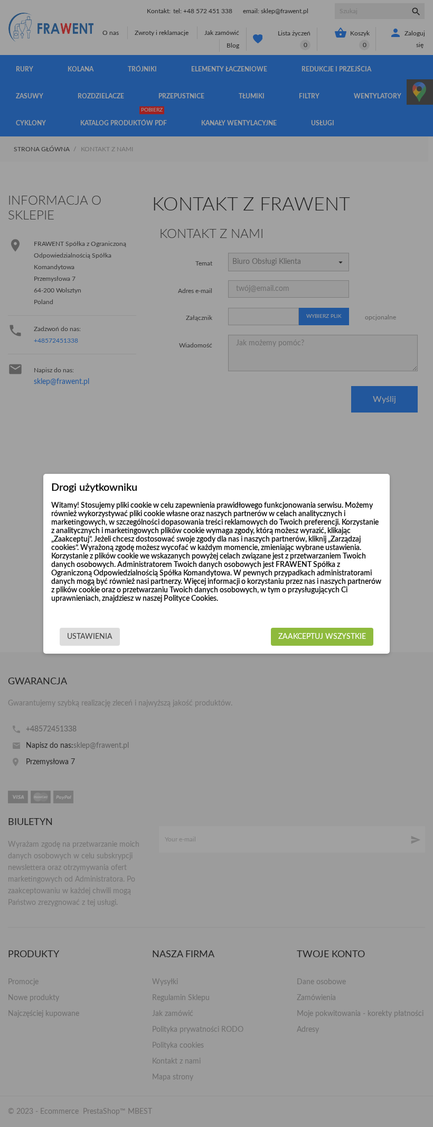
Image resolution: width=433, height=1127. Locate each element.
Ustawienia (89, 636)
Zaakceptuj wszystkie (322, 636)
